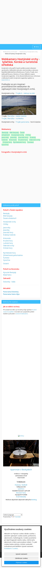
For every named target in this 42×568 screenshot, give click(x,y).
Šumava (30, 142)
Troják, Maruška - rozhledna (12, 118)
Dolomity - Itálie (9, 282)
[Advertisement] (21, 22)
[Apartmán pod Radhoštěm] (21, 453)
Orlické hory (7, 142)
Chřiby (28, 135)
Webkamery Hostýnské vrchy (28, 52)
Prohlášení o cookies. (11, 548)
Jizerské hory (23, 137)
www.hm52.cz (6, 80)
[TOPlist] (21, 436)
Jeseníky (13, 137)
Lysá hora (21, 489)
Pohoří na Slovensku (11, 269)
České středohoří (9, 218)
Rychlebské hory (19, 142)
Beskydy (5, 132)
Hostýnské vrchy (17, 135)
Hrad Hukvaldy (21, 497)
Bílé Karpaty (14, 132)
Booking (34, 500)
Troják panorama (22, 122)
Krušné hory (23, 140)
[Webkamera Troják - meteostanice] (19, 105)
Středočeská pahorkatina (13, 255)
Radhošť (24, 485)
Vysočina (5, 145)
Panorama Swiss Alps (11, 294)
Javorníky (5, 137)
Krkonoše (13, 140)
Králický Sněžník (9, 235)
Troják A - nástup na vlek (25, 93)
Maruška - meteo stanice (16, 116)
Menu (37, 47)
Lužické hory (8, 243)
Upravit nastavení (21, 554)
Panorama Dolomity (11, 292)
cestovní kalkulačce (22, 314)
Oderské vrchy (34, 140)
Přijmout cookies (21, 562)
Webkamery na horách (10, 52)
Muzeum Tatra (21, 493)
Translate (18, 517)
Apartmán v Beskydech (21, 469)
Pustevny (18, 485)
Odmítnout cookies (21, 558)
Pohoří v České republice (13, 210)
